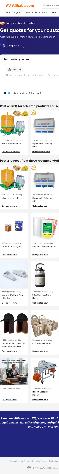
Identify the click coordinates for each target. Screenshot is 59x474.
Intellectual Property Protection (45, 461)
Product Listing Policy (19, 461)
